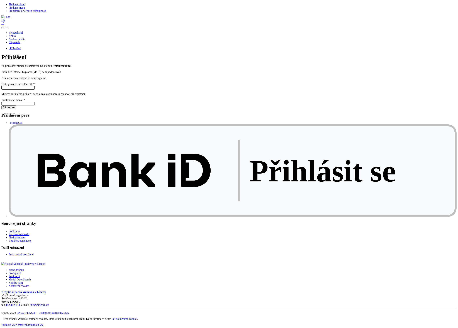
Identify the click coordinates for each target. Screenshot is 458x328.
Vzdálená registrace (20, 240)
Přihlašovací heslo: (13, 100)
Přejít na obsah (17, 4)
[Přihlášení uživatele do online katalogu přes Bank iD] (233, 215)
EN (3, 20)
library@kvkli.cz (39, 304)
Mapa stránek (16, 269)
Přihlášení (15, 48)
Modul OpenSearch (20, 279)
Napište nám (16, 282)
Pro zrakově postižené (21, 254)
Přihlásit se (8, 107)
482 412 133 (13, 304)
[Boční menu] (2, 27)
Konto (12, 35)
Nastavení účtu (17, 39)
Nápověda (14, 42)
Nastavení (21, 324)
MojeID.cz (15, 122)
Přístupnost (15, 273)
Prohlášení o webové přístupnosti (27, 10)
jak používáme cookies (125, 318)
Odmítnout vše (35, 324)
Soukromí (14, 276)
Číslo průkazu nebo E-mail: (18, 84)
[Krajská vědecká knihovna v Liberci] (23, 263)
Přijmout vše (8, 324)
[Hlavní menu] (6, 27)
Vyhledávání (16, 32)
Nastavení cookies (19, 285)
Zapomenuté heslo (19, 234)
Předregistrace (17, 237)
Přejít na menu (17, 7)
